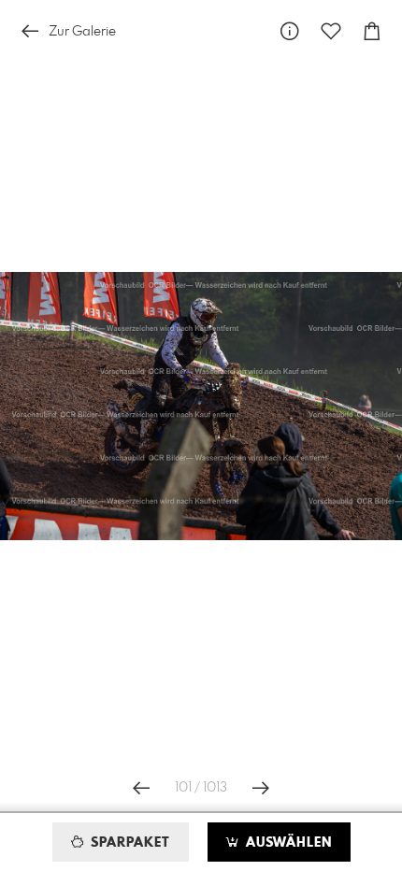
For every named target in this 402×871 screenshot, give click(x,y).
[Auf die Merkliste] (331, 31)
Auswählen (286, 843)
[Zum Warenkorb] (372, 31)
